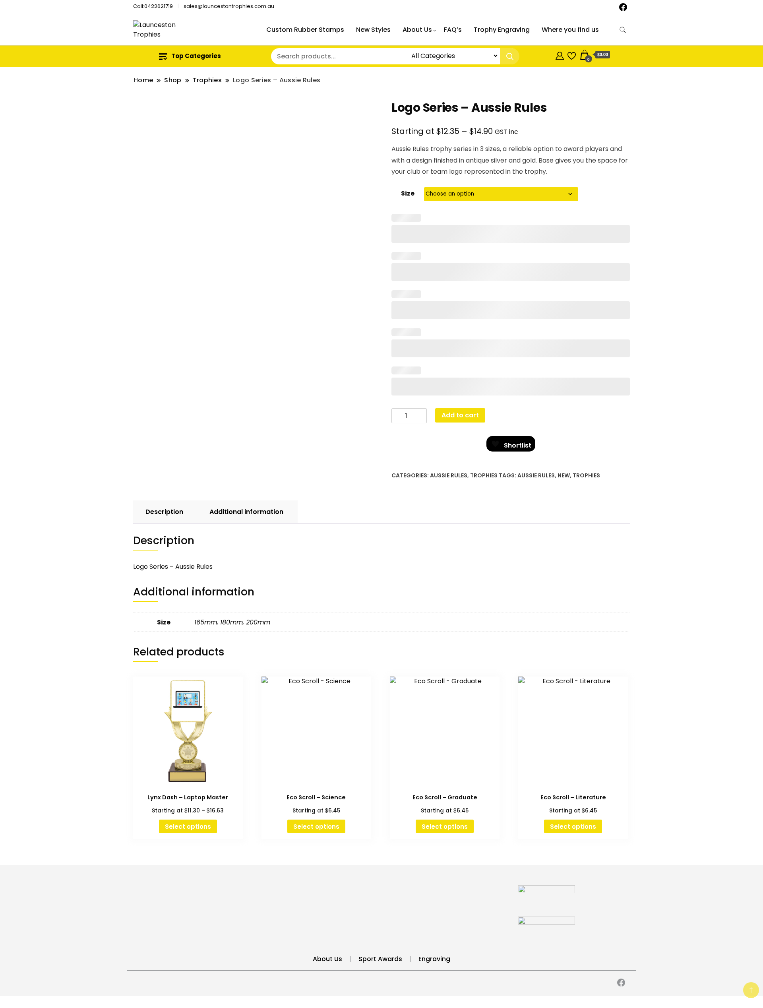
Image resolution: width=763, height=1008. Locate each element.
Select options (188, 826)
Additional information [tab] (246, 511)
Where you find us (570, 29)
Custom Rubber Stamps (305, 29)
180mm (231, 622)
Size (407, 193)
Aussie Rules (448, 475)
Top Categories (196, 56)
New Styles (373, 29)
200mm (258, 622)
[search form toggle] (623, 30)
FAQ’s (453, 29)
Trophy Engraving (502, 29)
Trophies (484, 475)
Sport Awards (380, 958)
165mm (205, 622)
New (564, 475)
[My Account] (560, 55)
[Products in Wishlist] (571, 55)
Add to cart (460, 415)
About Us (417, 29)
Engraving (434, 958)
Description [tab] (164, 511)
